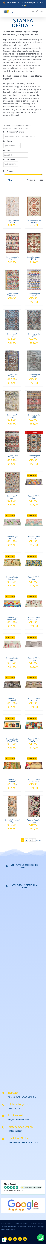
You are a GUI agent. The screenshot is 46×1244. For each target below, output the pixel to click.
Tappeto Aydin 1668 (34, 416)
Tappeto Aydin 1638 (34, 375)
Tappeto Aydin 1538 (12, 375)
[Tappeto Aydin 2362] (34, 432)
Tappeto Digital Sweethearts (34, 780)
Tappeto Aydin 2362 (34, 456)
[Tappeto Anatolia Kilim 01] (12, 197)
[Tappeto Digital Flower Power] (12, 594)
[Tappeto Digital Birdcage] (12, 513)
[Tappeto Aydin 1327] (34, 311)
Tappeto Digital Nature (34, 699)
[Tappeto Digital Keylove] (34, 635)
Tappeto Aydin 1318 (34, 294)
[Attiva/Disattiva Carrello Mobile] (33, 11)
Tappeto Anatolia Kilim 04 (34, 257)
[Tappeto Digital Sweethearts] (34, 756)
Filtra (10, 180)
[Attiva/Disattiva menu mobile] (42, 11)
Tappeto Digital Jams (12, 659)
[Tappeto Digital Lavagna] (12, 675)
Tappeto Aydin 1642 (12, 416)
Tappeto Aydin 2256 (12, 456)
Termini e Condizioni (8, 1229)
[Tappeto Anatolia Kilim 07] (12, 270)
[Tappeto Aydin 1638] (34, 351)
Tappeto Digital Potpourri (12, 780)
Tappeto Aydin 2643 (12, 496)
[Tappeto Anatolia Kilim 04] (34, 234)
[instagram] (10, 1239)
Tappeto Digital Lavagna (12, 699)
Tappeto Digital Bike (34, 496)
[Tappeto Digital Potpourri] (12, 756)
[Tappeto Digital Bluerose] (34, 513)
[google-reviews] (23, 1198)
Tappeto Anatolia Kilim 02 (34, 221)
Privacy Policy (21, 1227)
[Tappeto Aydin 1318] (34, 270)
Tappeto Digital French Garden (34, 618)
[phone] (25, 1239)
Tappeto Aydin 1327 (34, 335)
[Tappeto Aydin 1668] (34, 392)
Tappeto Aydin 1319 (12, 335)
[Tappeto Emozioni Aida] (34, 797)
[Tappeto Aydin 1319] (12, 311)
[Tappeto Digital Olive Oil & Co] (12, 716)
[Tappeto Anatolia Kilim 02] (34, 197)
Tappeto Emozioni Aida (34, 820)
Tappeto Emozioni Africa (12, 820)
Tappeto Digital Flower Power (12, 618)
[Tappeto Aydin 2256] (12, 432)
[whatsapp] (15, 1239)
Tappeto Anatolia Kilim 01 (12, 221)
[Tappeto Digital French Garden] (34, 594)
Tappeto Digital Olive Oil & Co (12, 739)
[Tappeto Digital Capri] (34, 554)
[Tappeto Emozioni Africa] (12, 797)
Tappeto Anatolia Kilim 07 (12, 294)
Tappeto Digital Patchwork (34, 739)
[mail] (20, 1239)
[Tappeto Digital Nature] (34, 675)
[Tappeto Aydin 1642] (12, 392)
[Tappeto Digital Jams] (12, 635)
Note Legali (40, 1227)
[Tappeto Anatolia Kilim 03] (12, 234)
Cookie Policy (31, 1227)
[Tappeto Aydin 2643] (12, 473)
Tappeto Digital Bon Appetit (12, 577)
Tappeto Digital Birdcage (12, 537)
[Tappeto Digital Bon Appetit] (12, 554)
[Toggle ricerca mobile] (37, 11)
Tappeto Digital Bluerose (34, 537)
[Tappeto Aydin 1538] (12, 351)
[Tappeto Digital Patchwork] (34, 716)
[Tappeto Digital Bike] (34, 473)
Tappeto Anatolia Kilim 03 (12, 257)
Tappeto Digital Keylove (34, 659)
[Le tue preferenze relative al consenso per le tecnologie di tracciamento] (4, 1240)
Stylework (12, 1227)
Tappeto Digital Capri (34, 577)
